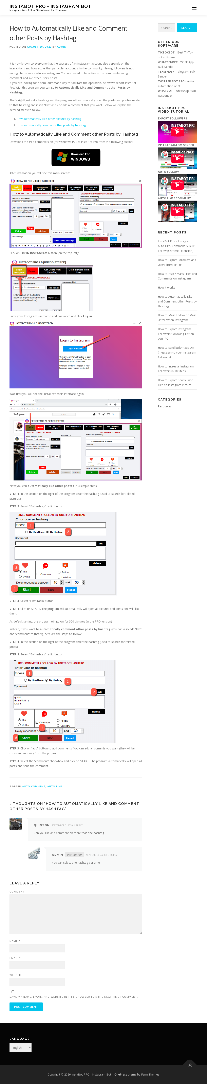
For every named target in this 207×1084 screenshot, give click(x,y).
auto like (54, 786)
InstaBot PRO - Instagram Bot (50, 6)
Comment (17, 891)
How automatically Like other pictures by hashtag (49, 119)
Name (15, 941)
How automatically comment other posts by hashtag (51, 125)
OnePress (120, 1074)
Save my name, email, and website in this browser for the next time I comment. (74, 996)
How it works (166, 287)
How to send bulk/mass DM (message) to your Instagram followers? (177, 352)
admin (62, 46)
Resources (165, 406)
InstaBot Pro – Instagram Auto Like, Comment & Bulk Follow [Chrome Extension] (176, 246)
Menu (193, 7)
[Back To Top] (190, 1065)
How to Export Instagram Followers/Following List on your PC (176, 334)
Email (15, 958)
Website (16, 975)
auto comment (33, 786)
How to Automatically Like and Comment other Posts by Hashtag (177, 301)
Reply (79, 825)
